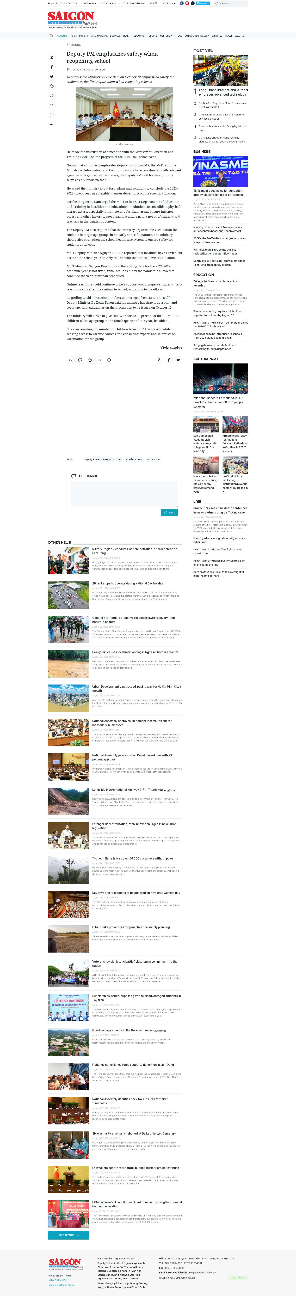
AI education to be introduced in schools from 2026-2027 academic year (217, 335)
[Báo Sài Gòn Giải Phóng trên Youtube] (187, 3)
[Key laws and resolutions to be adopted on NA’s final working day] (68, 904)
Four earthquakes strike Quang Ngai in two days (223, 128)
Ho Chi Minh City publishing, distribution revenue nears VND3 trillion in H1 (235, 484)
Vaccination (153, 459)
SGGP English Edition (72, 19)
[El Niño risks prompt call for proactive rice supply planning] (68, 939)
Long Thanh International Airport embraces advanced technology (223, 92)
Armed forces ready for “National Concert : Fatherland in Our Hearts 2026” (235, 443)
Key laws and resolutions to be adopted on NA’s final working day (136, 893)
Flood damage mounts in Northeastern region (129, 1030)
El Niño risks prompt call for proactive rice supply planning (131, 927)
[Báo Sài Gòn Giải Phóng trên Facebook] (182, 3)
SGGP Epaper (169, 3)
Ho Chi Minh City (79, 35)
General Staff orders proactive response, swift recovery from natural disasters (133, 620)
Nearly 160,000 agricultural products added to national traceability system (219, 262)
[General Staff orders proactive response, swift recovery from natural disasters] (68, 629)
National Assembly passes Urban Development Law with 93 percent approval (132, 757)
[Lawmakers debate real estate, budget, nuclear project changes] (68, 1179)
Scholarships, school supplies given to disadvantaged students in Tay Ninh (136, 998)
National (62, 35)
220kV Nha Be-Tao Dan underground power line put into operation (219, 240)
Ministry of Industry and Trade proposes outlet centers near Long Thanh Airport (217, 229)
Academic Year (134, 459)
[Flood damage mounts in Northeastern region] (68, 1042)
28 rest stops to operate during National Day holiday (127, 583)
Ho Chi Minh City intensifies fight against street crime (217, 551)
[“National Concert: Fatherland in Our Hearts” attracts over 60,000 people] (220, 378)
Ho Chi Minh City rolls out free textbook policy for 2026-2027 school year (220, 324)
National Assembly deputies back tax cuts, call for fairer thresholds (130, 1101)
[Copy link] (52, 105)
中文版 (153, 3)
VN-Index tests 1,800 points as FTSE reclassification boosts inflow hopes (215, 251)
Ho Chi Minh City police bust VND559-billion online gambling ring (219, 562)
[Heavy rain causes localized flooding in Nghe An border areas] (68, 664)
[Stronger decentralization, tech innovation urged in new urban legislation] (68, 835)
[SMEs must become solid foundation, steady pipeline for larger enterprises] (220, 171)
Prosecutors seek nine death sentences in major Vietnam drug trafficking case (220, 510)
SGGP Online (89, 3)
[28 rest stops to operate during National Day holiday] (68, 595)
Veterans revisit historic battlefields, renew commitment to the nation (134, 963)
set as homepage (239, 1278)
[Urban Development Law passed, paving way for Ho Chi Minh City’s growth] (68, 698)
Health (127, 35)
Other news (59, 542)
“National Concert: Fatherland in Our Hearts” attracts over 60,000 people (218, 402)
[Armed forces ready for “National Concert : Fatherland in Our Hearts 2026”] (235, 424)
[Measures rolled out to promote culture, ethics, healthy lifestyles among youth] (206, 465)
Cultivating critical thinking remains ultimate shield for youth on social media (222, 139)
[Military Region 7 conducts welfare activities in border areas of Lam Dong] (68, 560)
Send (172, 512)
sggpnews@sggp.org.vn (62, 1285)
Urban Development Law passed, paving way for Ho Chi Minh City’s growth (137, 688)
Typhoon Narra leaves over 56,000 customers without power (133, 858)
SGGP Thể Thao (109, 3)
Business (115, 35)
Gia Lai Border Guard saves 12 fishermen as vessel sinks (222, 116)
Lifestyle (217, 35)
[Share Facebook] (52, 67)
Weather (240, 35)
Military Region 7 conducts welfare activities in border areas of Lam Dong (134, 551)
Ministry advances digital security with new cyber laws (219, 540)
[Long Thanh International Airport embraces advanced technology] (220, 70)
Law (180, 35)
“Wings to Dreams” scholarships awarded (215, 283)
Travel (228, 35)
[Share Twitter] (52, 77)
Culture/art (167, 35)
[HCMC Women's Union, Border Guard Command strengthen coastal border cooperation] (68, 1214)
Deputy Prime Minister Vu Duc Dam (103, 459)
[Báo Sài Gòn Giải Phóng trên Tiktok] (193, 3)
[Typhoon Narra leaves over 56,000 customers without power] (68, 870)
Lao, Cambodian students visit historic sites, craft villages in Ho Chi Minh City (204, 443)
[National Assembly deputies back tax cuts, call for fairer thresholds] (68, 1110)
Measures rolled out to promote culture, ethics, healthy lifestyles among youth (205, 484)
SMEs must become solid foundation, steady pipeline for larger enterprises (218, 193)
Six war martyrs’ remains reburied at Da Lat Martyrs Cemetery (134, 1133)
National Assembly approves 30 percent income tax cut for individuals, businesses (132, 723)
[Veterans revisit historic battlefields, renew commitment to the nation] (68, 973)
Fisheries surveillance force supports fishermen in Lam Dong (133, 1064)
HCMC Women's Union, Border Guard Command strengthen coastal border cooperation (137, 1204)
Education (140, 35)
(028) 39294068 (58, 1280)
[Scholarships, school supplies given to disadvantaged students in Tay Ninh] (68, 1007)
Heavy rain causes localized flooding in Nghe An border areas (133, 652)
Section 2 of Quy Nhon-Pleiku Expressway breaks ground (222, 105)
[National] (52, 124)
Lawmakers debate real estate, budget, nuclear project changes (135, 1168)
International (99, 35)
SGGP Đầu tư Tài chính (133, 3)
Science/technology (197, 35)
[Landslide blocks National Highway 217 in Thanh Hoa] (68, 801)
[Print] (52, 96)
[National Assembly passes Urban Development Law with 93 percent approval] (68, 767)
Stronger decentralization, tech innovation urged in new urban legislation (134, 826)
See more (66, 1235)
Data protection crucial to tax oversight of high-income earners (218, 573)
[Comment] (52, 115)
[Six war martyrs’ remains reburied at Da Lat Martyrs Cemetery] (68, 1145)
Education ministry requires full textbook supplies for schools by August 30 (218, 313)
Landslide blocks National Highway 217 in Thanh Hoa (133, 789)
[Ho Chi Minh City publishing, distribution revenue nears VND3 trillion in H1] (235, 465)
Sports (153, 35)
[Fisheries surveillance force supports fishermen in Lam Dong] (68, 1076)
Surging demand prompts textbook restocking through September (214, 347)
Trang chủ (51, 35)
